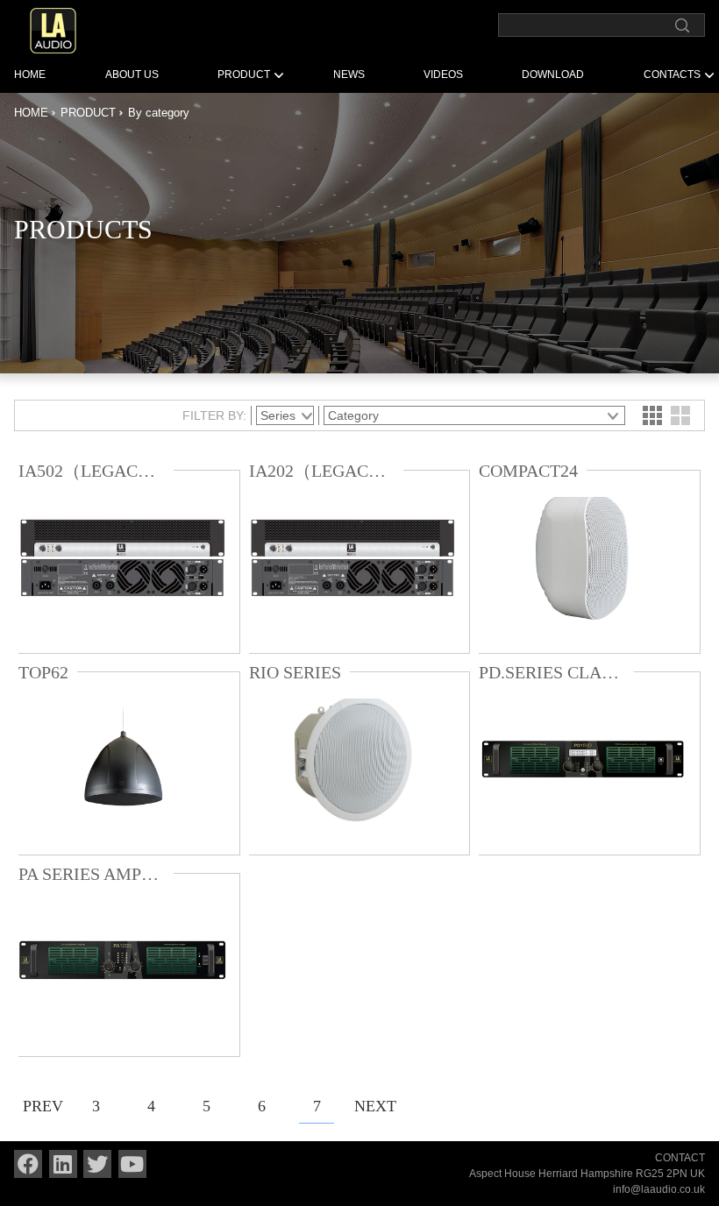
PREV (40, 1106)
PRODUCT (243, 74)
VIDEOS (443, 74)
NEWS (349, 74)
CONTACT (680, 1158)
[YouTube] (132, 1164)
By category (158, 112)
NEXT (371, 1106)
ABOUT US (132, 74)
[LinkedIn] (63, 1164)
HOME (30, 74)
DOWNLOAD (553, 74)
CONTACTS (672, 74)
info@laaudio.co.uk (659, 1189)
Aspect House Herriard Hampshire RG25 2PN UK (587, 1173)
